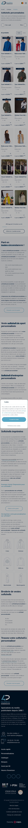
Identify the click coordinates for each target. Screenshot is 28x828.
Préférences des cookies (14, 426)
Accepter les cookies (14, 419)
